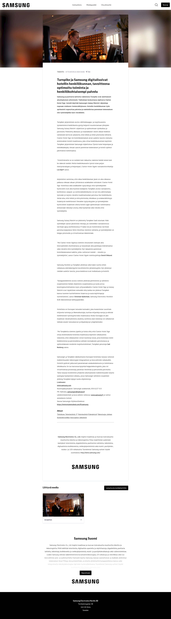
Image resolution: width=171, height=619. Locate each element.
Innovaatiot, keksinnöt (78, 417)
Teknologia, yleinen (105, 414)
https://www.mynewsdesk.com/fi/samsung (72, 404)
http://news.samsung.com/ (90, 452)
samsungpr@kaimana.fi (76, 392)
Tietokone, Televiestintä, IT (67, 414)
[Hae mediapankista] (156, 4)
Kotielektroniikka (63, 417)
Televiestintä (83, 414)
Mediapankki (91, 5)
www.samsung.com (64, 385)
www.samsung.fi (97, 395)
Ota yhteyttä (106, 5)
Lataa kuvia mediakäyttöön (116, 488)
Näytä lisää (85, 573)
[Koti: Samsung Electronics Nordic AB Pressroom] (16, 5)
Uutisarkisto (77, 5)
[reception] (63, 505)
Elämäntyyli (92, 414)
